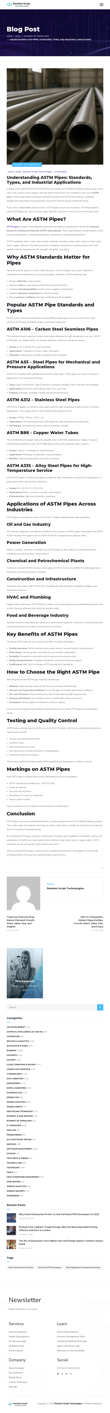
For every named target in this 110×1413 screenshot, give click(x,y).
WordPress (13, 1195)
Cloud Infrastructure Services (20, 1267)
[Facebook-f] (62, 1374)
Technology (13, 1167)
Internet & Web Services (20, 1116)
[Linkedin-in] (66, 1374)
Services (11, 1144)
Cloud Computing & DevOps (21, 1064)
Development (14, 1083)
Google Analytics (16, 1102)
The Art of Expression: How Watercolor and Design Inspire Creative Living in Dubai (61, 1242)
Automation (13, 1036)
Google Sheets (14, 1106)
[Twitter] (58, 1374)
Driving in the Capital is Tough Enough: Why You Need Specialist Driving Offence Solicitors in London (58, 1229)
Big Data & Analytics (18, 1041)
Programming (14, 1135)
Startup (11, 1153)
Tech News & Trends (17, 1158)
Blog (18, 36)
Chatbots (12, 1055)
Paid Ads (11, 1130)
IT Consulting (14, 1125)
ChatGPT (11, 1060)
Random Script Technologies (37, 171)
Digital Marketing (16, 1088)
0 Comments (60, 171)
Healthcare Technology (20, 1111)
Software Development (19, 1149)
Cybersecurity (14, 1074)
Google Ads (13, 1097)
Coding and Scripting (18, 1069)
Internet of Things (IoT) (36, 36)
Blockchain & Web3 (17, 1046)
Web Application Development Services (83, 1267)
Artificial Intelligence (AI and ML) (25, 1032)
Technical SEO (14, 1163)
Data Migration (15, 1078)
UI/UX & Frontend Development (23, 1177)
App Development (16, 1027)
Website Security (16, 1191)
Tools (10, 1172)
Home (9, 36)
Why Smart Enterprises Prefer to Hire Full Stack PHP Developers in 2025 (59, 1214)
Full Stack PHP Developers (49, 1267)
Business (11, 1050)
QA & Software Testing (19, 1139)
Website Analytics (17, 1186)
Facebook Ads (14, 1092)
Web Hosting (14, 1181)
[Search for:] (55, 1007)
